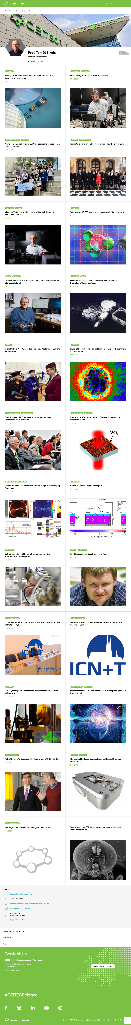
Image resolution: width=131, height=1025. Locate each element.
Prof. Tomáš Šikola (35, 11)
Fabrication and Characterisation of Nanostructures (29, 904)
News (5, 943)
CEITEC (7, 11)
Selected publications (14, 931)
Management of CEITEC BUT (20, 908)
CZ (115, 4)
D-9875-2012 (44, 61)
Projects (7, 937)
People (24, 11)
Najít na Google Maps (18, 920)
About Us (16, 11)
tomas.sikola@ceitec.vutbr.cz (21, 894)
